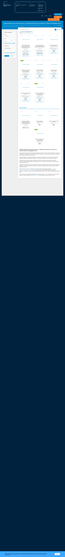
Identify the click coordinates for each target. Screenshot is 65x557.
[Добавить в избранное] (29, 35)
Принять (57, 554)
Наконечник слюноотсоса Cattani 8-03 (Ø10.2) (54, 46)
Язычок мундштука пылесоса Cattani (54, 70)
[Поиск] (49, 19)
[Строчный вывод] (57, 29)
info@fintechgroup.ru (41, 10)
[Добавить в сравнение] (28, 35)
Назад (61, 25)
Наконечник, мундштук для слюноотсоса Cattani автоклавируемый (25, 71)
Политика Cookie (7, 554)
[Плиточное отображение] (55, 29)
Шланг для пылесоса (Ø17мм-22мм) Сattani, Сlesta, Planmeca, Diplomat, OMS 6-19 (40, 46)
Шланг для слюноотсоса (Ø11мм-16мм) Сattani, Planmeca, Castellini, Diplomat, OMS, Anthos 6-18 (25, 46)
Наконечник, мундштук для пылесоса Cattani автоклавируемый (39, 94)
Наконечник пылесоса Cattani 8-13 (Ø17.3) (26, 93)
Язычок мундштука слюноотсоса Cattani (39, 70)
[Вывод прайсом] (59, 29)
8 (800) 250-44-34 (40, 8)
